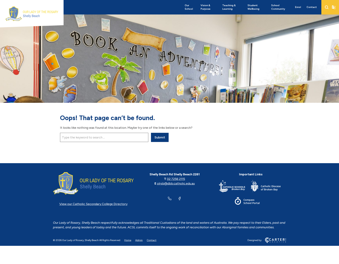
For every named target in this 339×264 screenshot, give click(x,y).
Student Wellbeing (253, 7)
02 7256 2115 (176, 179)
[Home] (93, 183)
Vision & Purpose (205, 7)
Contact (312, 7)
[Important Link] (235, 187)
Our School (189, 7)
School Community (278, 7)
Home (127, 240)
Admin (139, 240)
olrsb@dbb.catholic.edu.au (176, 183)
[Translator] (333, 7)
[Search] (326, 7)
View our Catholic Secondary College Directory (93, 204)
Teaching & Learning (229, 7)
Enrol (298, 7)
